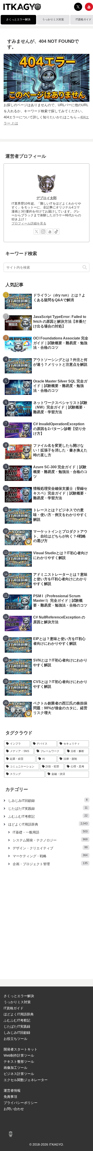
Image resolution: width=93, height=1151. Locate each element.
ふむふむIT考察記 (17, 1020)
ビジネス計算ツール (19, 1074)
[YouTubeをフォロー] (89, 7)
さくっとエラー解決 (19, 996)
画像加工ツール (15, 1068)
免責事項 (10, 1096)
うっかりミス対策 (17, 1002)
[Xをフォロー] (78, 7)
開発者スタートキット (20, 1049)
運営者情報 (12, 1090)
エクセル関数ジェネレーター (26, 1080)
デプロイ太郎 (46, 198)
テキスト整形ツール (19, 1061)
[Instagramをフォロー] (43, 231)
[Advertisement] (46, 920)
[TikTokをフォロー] (56, 231)
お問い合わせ (14, 1109)
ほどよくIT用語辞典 (19, 1014)
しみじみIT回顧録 (17, 1032)
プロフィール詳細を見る (29, 223)
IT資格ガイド (13, 1008)
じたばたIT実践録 (17, 1026)
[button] (85, 267)
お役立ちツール (15, 1039)
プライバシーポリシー (20, 1103)
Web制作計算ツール (19, 1055)
